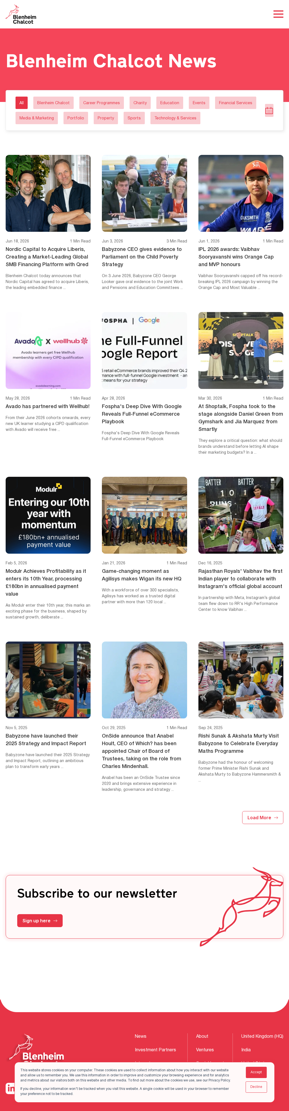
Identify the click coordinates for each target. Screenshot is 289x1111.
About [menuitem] (202, 1037)
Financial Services (235, 103)
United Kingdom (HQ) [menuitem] (262, 1037)
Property (106, 118)
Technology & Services (175, 118)
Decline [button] (256, 1086)
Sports (134, 118)
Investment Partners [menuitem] (155, 1050)
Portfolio (75, 118)
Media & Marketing (36, 118)
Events (199, 103)
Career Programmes (101, 103)
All (21, 103)
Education (169, 103)
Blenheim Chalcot (53, 103)
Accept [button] (256, 1072)
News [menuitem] (140, 1037)
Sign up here (37, 920)
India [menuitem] (246, 1050)
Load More (259, 817)
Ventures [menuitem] (205, 1050)
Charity (140, 103)
